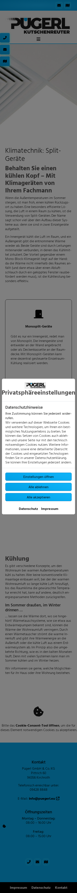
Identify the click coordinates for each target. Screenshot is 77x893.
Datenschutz (28, 508)
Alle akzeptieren (38, 497)
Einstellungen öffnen (38, 476)
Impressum (49, 508)
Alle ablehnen (38, 486)
